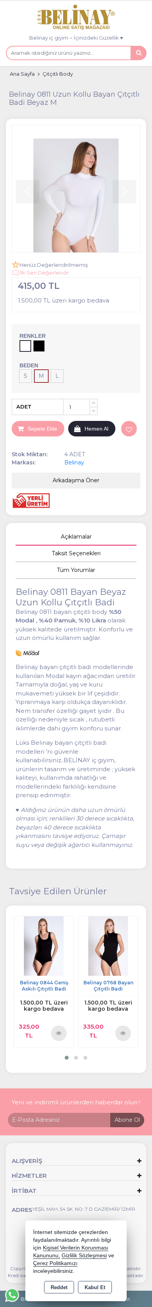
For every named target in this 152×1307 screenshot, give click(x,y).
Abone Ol (127, 1119)
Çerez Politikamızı (55, 1263)
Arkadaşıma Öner (76, 480)
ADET (24, 406)
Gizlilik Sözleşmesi (84, 1255)
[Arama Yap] (138, 53)
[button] (66, 1058)
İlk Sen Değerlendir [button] (44, 272)
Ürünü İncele (59, 1033)
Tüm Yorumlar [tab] (76, 570)
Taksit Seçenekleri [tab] (76, 553)
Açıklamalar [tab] (76, 536)
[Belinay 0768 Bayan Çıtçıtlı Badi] (108, 945)
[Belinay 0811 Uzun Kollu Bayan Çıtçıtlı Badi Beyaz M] (76, 188)
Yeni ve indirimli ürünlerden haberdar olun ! (76, 1102)
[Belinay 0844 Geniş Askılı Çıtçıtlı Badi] (44, 945)
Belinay (74, 462)
